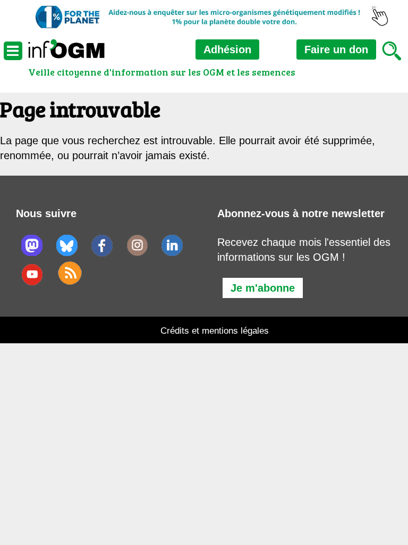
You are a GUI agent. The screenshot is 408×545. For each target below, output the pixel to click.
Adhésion (227, 49)
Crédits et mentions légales (214, 331)
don (336, 49)
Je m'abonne (263, 288)
